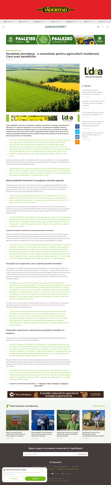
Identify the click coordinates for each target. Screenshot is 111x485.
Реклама (47, 466)
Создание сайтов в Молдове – (51, 481)
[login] (107, 26)
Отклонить (14, 478)
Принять (35, 478)
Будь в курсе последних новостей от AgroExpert (55, 448)
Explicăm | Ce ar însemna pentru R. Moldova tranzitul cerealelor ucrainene (93, 103)
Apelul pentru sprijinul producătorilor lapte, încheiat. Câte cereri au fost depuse (92, 92)
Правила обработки (60, 466)
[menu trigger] (3, 26)
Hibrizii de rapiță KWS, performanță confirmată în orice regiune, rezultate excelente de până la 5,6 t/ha (16, 434)
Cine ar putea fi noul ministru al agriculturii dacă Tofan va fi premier (93, 135)
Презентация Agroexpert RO (68, 469)
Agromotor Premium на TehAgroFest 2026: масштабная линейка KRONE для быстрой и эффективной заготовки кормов (93, 434)
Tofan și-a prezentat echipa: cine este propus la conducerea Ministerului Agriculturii (93, 124)
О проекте (36, 466)
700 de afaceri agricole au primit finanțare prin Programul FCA (93, 113)
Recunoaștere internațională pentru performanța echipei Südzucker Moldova (41, 434)
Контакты (74, 466)
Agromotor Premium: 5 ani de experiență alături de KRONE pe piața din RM (67, 434)
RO (98, 27)
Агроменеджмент (13, 50)
